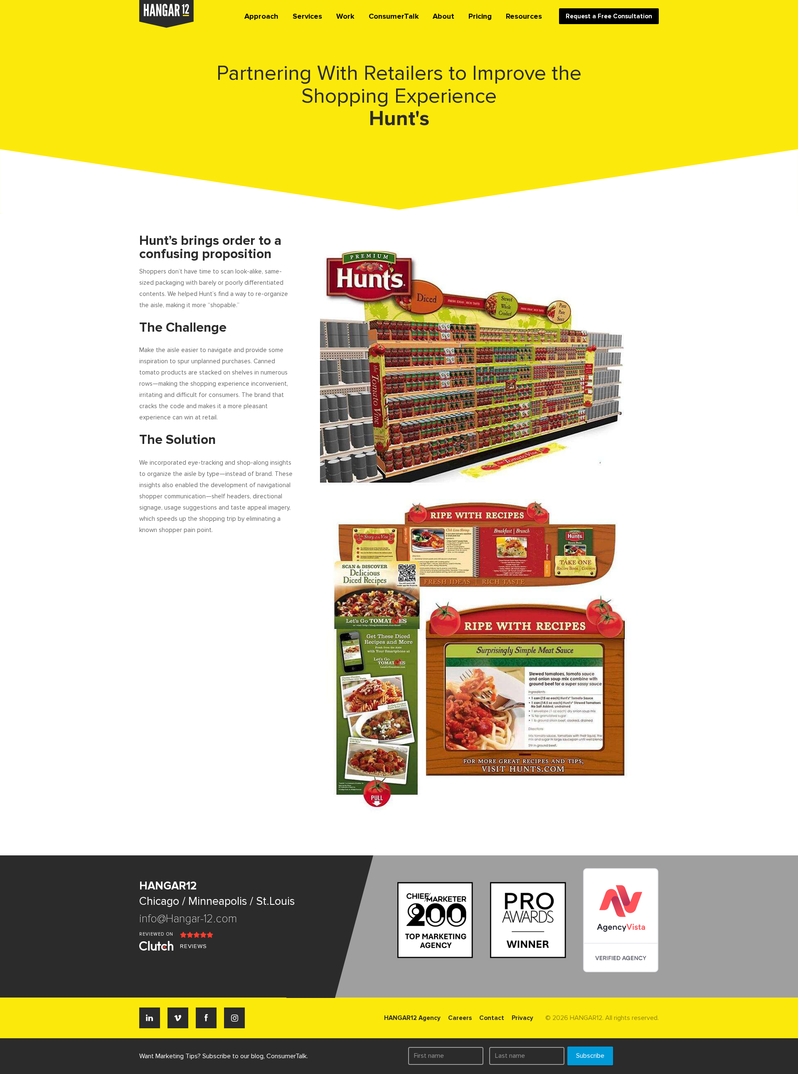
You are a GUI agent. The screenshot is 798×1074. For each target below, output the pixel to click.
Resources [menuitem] (524, 16)
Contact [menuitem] (491, 1018)
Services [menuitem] (307, 16)
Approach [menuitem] (261, 16)
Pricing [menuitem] (480, 16)
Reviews (193, 946)
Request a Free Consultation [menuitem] (609, 16)
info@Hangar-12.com (188, 919)
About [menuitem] (443, 16)
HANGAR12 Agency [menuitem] (412, 1018)
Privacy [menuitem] (522, 1018)
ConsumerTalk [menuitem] (394, 16)
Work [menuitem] (345, 16)
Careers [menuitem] (460, 1018)
